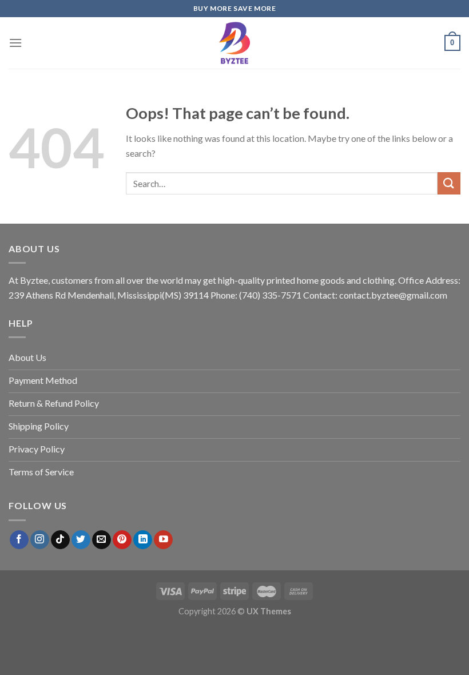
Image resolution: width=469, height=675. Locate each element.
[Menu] (15, 43)
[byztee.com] (234, 43)
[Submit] (449, 183)
